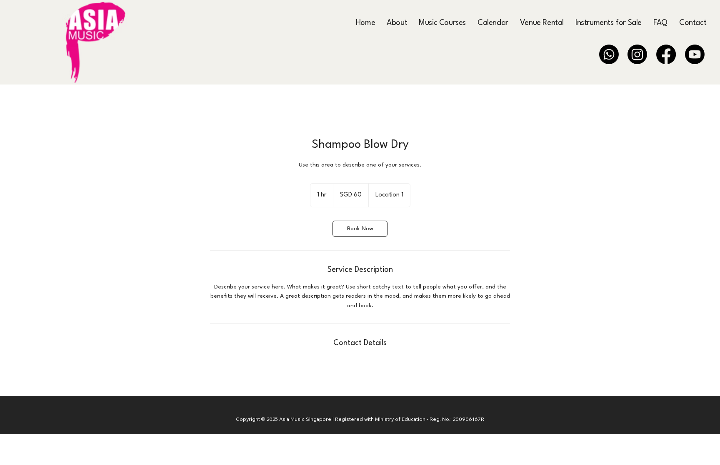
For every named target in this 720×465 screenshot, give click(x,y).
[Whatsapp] (609, 54)
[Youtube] (695, 54)
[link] (360, 229)
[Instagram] (637, 54)
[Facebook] (666, 54)
